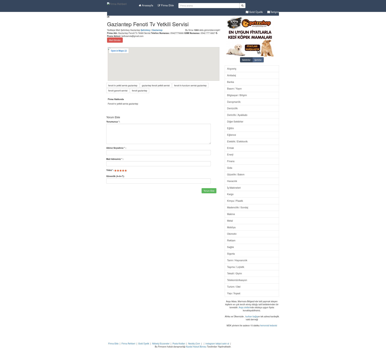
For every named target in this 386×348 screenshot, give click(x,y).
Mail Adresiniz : (114, 158)
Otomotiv (232, 233)
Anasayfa (147, 5)
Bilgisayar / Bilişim (237, 95)
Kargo (230, 194)
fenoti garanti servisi (117, 90)
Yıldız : (110, 170)
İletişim (274, 12)
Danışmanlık (233, 101)
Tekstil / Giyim (234, 273)
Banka (230, 82)
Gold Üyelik (255, 12)
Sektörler (246, 59)
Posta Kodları (178, 343)
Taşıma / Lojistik (235, 267)
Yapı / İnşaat (233, 293)
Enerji (230, 154)
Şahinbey (145, 29)
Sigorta (231, 253)
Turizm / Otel (233, 286)
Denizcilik (232, 108)
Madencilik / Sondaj (237, 207)
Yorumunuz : (113, 121)
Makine (231, 214)
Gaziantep (157, 29)
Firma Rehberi (128, 343)
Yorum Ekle (209, 190)
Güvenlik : (115, 176)
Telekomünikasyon (237, 280)
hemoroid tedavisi (268, 325)
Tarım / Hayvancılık (237, 260)
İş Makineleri (234, 187)
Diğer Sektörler (235, 121)
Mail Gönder (115, 40)
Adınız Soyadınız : (116, 147)
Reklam (231, 240)
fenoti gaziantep (139, 90)
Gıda (229, 167)
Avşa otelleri (244, 307)
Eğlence (231, 134)
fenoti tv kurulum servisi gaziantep (190, 85)
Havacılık (232, 181)
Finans (230, 161)
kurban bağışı (251, 316)
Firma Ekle (167, 5)
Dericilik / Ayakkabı (237, 115)
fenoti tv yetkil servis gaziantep (122, 85)
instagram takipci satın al (217, 343)
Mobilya (231, 227)
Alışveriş (231, 68)
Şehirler (258, 59)
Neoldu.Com (194, 343)
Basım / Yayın (234, 88)
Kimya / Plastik (235, 200)
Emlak (230, 148)
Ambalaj (231, 75)
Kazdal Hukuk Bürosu (196, 346)
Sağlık (230, 247)
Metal (230, 220)
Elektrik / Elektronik (237, 141)
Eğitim (230, 128)
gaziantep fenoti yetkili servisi (156, 85)
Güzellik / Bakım (235, 174)
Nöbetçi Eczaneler (160, 343)
